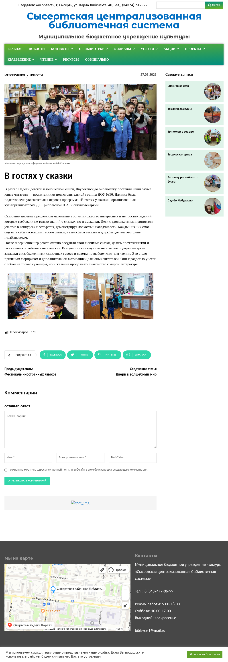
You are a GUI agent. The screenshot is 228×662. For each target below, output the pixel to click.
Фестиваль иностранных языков (30, 374)
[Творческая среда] (212, 160)
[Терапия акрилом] (212, 114)
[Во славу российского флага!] (212, 183)
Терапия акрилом (180, 109)
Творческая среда (180, 154)
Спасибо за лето (178, 86)
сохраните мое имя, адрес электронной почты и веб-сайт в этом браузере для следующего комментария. (79, 469)
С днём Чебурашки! (181, 200)
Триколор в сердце (181, 131)
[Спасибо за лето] (212, 91)
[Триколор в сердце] (212, 137)
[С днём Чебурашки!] (212, 206)
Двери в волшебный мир (136, 374)
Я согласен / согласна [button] (205, 654)
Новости (36, 75)
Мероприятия (14, 75)
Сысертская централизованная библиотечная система (114, 20)
